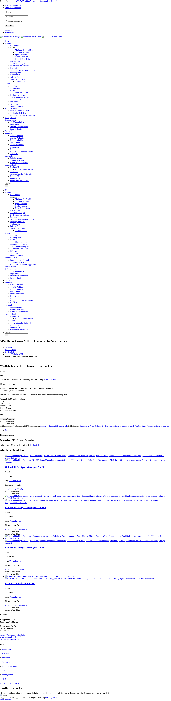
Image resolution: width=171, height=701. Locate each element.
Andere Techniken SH (49, 426)
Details (24, 489)
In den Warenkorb (7, 419)
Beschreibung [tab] (10, 430)
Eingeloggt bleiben (15, 21)
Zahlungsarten (7, 675)
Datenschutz (6, 662)
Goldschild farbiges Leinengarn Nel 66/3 (25, 547)
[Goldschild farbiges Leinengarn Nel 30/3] (88, 459)
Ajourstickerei (95, 426)
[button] (7, 421)
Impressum (6, 658)
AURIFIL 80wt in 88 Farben (20, 583)
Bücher (105, 426)
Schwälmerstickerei (154, 426)
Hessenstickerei (115, 426)
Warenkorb (6, 653)
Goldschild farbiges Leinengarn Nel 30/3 (25, 467)
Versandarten (7, 670)
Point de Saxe (140, 426)
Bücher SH (63, 426)
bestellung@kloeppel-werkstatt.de (44, 1)
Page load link (5, 700)
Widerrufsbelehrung (9, 666)
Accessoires (84, 426)
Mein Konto (6, 649)
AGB (4, 679)
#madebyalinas (51, 697)
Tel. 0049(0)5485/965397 (10, 639)
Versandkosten (50, 380)
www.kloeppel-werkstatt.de (11, 637)
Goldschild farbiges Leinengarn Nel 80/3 (25, 507)
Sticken (166, 426)
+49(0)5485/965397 (23, 1)
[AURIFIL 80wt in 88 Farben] (88, 577)
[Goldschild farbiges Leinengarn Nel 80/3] (88, 499)
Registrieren (10, 30)
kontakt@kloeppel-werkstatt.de (12, 635)
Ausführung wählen (13, 489)
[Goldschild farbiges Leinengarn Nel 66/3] (88, 539)
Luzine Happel (128, 426)
